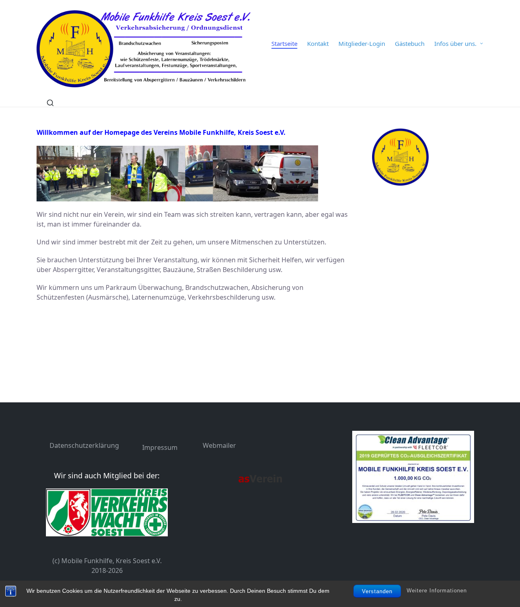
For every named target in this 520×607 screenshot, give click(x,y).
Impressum (160, 447)
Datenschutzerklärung (84, 445)
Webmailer (219, 445)
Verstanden (377, 591)
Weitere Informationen (437, 591)
